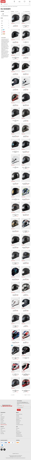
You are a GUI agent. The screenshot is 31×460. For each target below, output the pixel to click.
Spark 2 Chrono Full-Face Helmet (26, 199)
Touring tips (17, 415)
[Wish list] (24, 1)
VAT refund (2, 432)
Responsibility (2, 433)
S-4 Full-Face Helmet (15, 25)
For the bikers (17, 423)
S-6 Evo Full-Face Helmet (15, 183)
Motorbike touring (18, 420)
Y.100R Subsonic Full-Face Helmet (15, 199)
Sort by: (24, 11)
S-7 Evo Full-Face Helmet (15, 167)
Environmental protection (19, 436)
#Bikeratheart (18, 419)
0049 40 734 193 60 (7, 406)
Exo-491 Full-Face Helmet (15, 247)
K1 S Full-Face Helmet (15, 89)
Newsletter (2, 419)
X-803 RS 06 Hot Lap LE (26, 136)
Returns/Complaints (3, 423)
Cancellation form (18, 433)
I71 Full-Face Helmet (25, 120)
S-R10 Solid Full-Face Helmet (15, 151)
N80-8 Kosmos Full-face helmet (25, 247)
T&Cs (16, 429)
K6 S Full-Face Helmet (25, 310)
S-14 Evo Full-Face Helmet (15, 120)
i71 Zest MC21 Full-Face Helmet (15, 342)
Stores (1, 429)
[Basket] (29, 1)
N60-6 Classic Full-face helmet (15, 136)
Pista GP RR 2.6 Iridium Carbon (15, 279)
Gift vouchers (2, 420)
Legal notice (17, 428)
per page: (16, 11)
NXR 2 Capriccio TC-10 (25, 342)
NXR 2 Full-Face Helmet (26, 279)
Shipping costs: (11, 456)
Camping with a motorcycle (19, 424)
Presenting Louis (3, 428)
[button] (29, 4)
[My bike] (19, 1)
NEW (3, 29)
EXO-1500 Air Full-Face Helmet (25, 183)
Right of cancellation (18, 432)
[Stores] (14, 1)
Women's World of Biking (19, 414)
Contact (2, 414)
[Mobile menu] (1, 4)
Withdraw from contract (4, 424)
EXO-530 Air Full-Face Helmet (25, 151)
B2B (1, 415)
